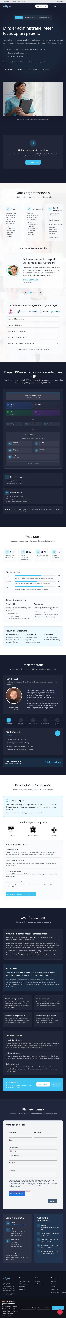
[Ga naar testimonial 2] (33, 292)
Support (53, 1284)
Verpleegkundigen (30, 17)
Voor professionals (24, 1281)
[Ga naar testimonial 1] (31, 292)
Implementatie (39, 1284)
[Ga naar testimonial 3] (35, 292)
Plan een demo (41, 6)
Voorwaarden (55, 1289)
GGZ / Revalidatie (44, 17)
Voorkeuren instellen (28, 1308)
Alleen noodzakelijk (43, 1308)
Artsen (19, 17)
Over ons (37, 1281)
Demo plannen (43, 1084)
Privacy (53, 1287)
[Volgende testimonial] (40, 293)
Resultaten (22, 1287)
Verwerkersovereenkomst (58, 1292)
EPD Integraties (23, 1284)
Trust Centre (21, 1)
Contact (55, 1084)
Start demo (34, 162)
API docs (13, 1)
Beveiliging (22, 1289)
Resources (6, 1)
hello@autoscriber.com (18, 1225)
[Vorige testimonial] (25, 293)
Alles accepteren (58, 1308)
